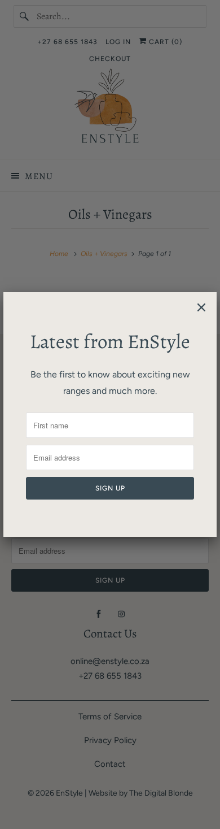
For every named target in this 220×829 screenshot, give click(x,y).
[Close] (201, 307)
